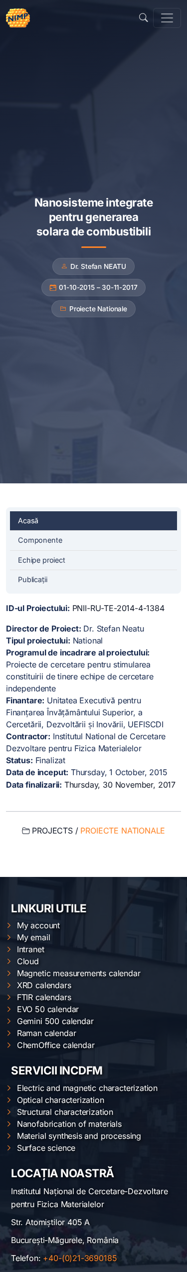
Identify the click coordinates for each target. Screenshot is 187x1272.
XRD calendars (44, 985)
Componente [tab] (40, 540)
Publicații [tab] (32, 579)
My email (33, 937)
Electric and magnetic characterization (87, 1088)
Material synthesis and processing (79, 1136)
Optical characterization (60, 1100)
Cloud (28, 961)
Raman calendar (46, 1033)
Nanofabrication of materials (69, 1124)
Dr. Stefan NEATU (98, 266)
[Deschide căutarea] (143, 17)
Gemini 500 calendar (55, 1021)
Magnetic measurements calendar (79, 973)
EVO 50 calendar (48, 1009)
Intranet (30, 949)
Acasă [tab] (28, 520)
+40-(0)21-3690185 (80, 1258)
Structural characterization (65, 1112)
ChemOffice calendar (56, 1045)
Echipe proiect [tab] (41, 560)
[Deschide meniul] (167, 18)
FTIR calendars (44, 997)
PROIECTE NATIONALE (122, 831)
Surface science (46, 1148)
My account (38, 925)
